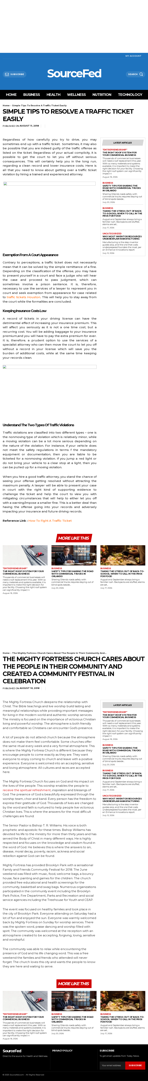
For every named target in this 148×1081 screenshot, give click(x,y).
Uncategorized (112, 234)
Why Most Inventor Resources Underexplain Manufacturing (122, 237)
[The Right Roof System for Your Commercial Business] (25, 555)
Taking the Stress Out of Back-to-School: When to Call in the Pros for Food (122, 213)
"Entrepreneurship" (115, 150)
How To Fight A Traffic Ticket (50, 520)
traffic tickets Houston (23, 297)
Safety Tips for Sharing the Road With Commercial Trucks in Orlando (122, 188)
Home (6, 105)
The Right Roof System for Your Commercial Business (120, 153)
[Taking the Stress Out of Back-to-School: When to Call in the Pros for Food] (122, 555)
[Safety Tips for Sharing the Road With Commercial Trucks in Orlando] (73, 555)
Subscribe (135, 1065)
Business (108, 183)
